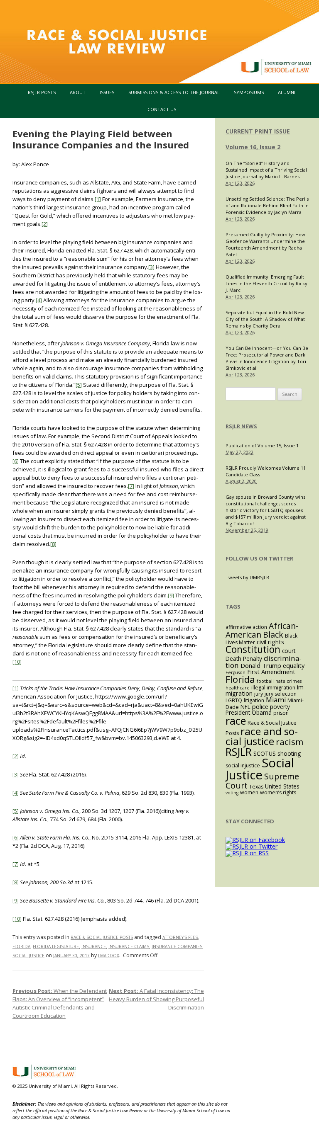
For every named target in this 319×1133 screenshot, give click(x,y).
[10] (17, 661)
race (236, 720)
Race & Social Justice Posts (102, 937)
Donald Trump (260, 665)
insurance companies (177, 946)
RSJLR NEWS (241, 426)
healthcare (238, 688)
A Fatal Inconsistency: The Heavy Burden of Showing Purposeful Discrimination (156, 999)
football (265, 681)
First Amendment (271, 671)
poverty (280, 707)
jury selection (281, 693)
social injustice (243, 765)
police (260, 706)
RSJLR (239, 752)
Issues (107, 92)
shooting (289, 753)
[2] (45, 224)
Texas (256, 786)
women (249, 792)
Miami (276, 699)
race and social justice (262, 736)
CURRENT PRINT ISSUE (258, 131)
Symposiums (249, 92)
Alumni (286, 92)
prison (281, 712)
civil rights (270, 642)
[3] (151, 267)
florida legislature (56, 946)
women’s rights (278, 792)
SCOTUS (264, 753)
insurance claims (128, 946)
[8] (53, 544)
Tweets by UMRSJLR (247, 577)
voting (232, 793)
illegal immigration (273, 687)
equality (293, 665)
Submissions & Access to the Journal (174, 92)
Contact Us (161, 109)
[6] (15, 461)
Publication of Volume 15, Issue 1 (262, 445)
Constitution (253, 649)
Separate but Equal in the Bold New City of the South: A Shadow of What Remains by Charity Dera (265, 319)
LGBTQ (234, 700)
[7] (131, 486)
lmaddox (108, 955)
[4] (39, 300)
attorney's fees (180, 937)
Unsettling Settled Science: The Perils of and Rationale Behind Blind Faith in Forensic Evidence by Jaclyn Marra (267, 205)
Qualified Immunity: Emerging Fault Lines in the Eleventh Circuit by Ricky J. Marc (266, 283)
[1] (98, 199)
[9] (171, 595)
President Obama (249, 712)
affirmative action (246, 627)
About (78, 92)
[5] (79, 384)
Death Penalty (244, 658)
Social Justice (28, 955)
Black (273, 634)
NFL (245, 707)
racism (289, 741)
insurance (93, 946)
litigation (254, 700)
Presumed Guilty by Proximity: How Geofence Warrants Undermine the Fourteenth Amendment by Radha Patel (265, 244)
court (288, 651)
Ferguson (235, 672)
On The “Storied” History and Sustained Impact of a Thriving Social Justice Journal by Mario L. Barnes (266, 170)
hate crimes (288, 681)
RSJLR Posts (42, 92)
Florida (21, 946)
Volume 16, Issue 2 (253, 147)
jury (258, 693)
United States (282, 786)
